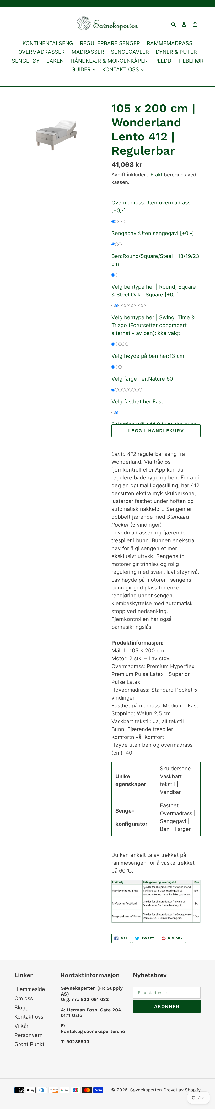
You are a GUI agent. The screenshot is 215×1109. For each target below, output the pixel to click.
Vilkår (21, 1026)
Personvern (28, 1035)
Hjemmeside (29, 989)
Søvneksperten (146, 1089)
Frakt (156, 175)
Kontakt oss (28, 1017)
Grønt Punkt (29, 1044)
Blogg (21, 1007)
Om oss (23, 998)
